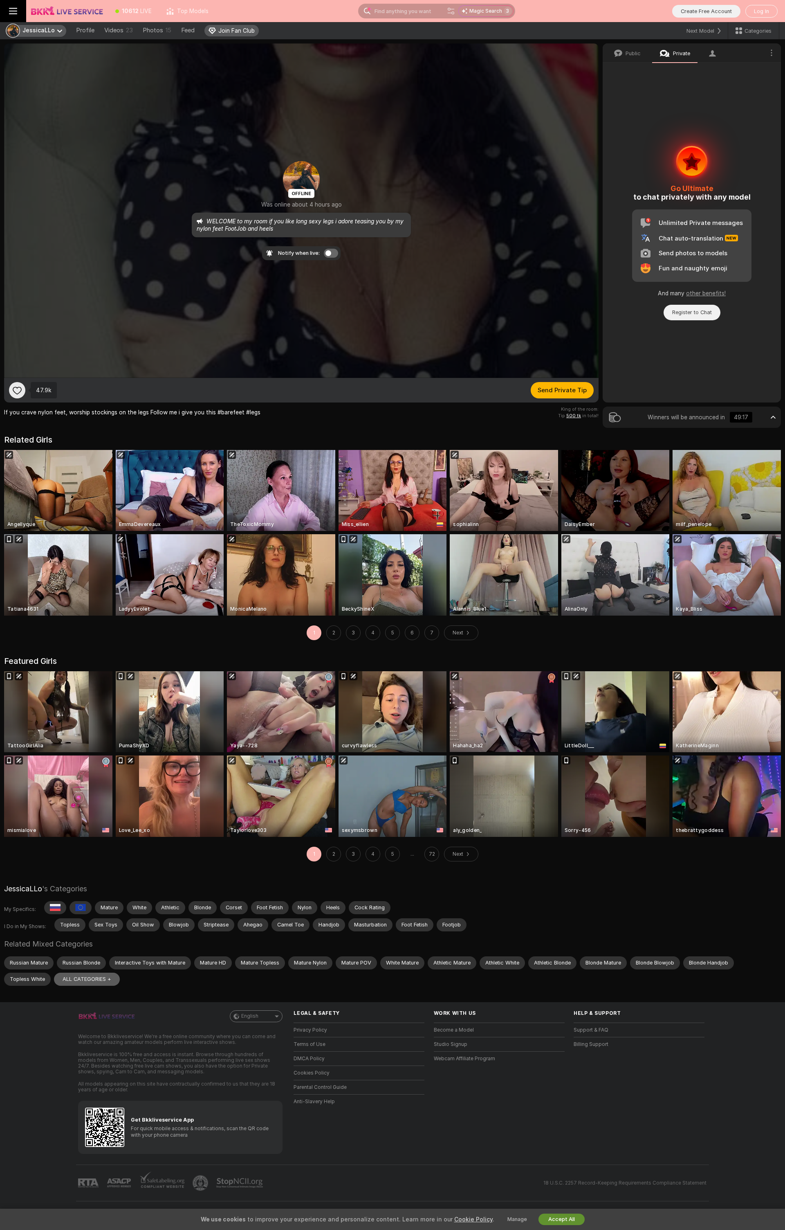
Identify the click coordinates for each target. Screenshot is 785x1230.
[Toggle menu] (13, 11)
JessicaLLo (23, 888)
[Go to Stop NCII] (240, 1183)
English (249, 1016)
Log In (761, 11)
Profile (85, 30)
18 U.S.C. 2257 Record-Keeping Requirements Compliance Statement (624, 1183)
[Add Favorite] (17, 390)
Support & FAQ (591, 1030)
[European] (81, 907)
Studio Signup (450, 1044)
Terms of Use (309, 1044)
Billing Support (591, 1044)
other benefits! (706, 293)
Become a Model (454, 1030)
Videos (118, 30)
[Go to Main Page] (67, 11)
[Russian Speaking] (55, 907)
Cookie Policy (473, 1219)
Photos (157, 30)
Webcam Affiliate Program (464, 1058)
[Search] (451, 11)
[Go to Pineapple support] (201, 1183)
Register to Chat (692, 312)
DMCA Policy (309, 1058)
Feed (188, 30)
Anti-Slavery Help (314, 1101)
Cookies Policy (312, 1073)
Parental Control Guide (320, 1087)
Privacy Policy (310, 1030)
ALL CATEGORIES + (87, 979)
